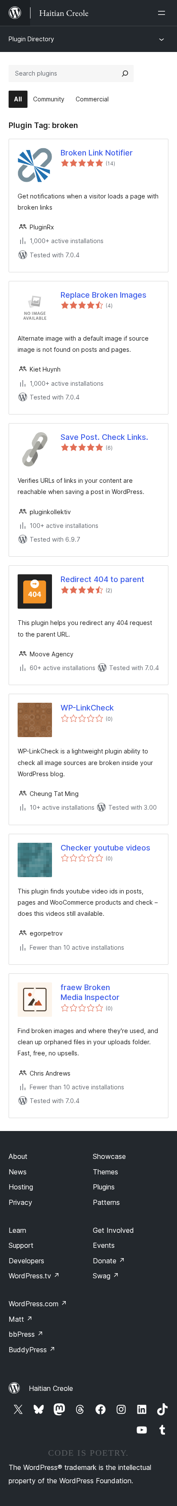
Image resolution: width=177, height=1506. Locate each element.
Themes (105, 1172)
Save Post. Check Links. (104, 437)
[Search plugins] (125, 73)
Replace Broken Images (103, 294)
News (18, 1172)
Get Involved (113, 1230)
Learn (17, 1230)
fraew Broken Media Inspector (90, 992)
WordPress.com (38, 1303)
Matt (21, 1319)
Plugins (104, 1187)
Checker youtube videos (105, 847)
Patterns (106, 1202)
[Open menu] (163, 13)
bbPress (26, 1334)
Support (21, 1245)
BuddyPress (32, 1349)
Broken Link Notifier (97, 152)
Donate (109, 1260)
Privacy (20, 1202)
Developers (26, 1260)
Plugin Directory (31, 39)
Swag (106, 1275)
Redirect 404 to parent (102, 579)
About (18, 1156)
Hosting (21, 1187)
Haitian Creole (51, 1388)
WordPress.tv (34, 1275)
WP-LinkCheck (87, 707)
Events (104, 1245)
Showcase (109, 1156)
